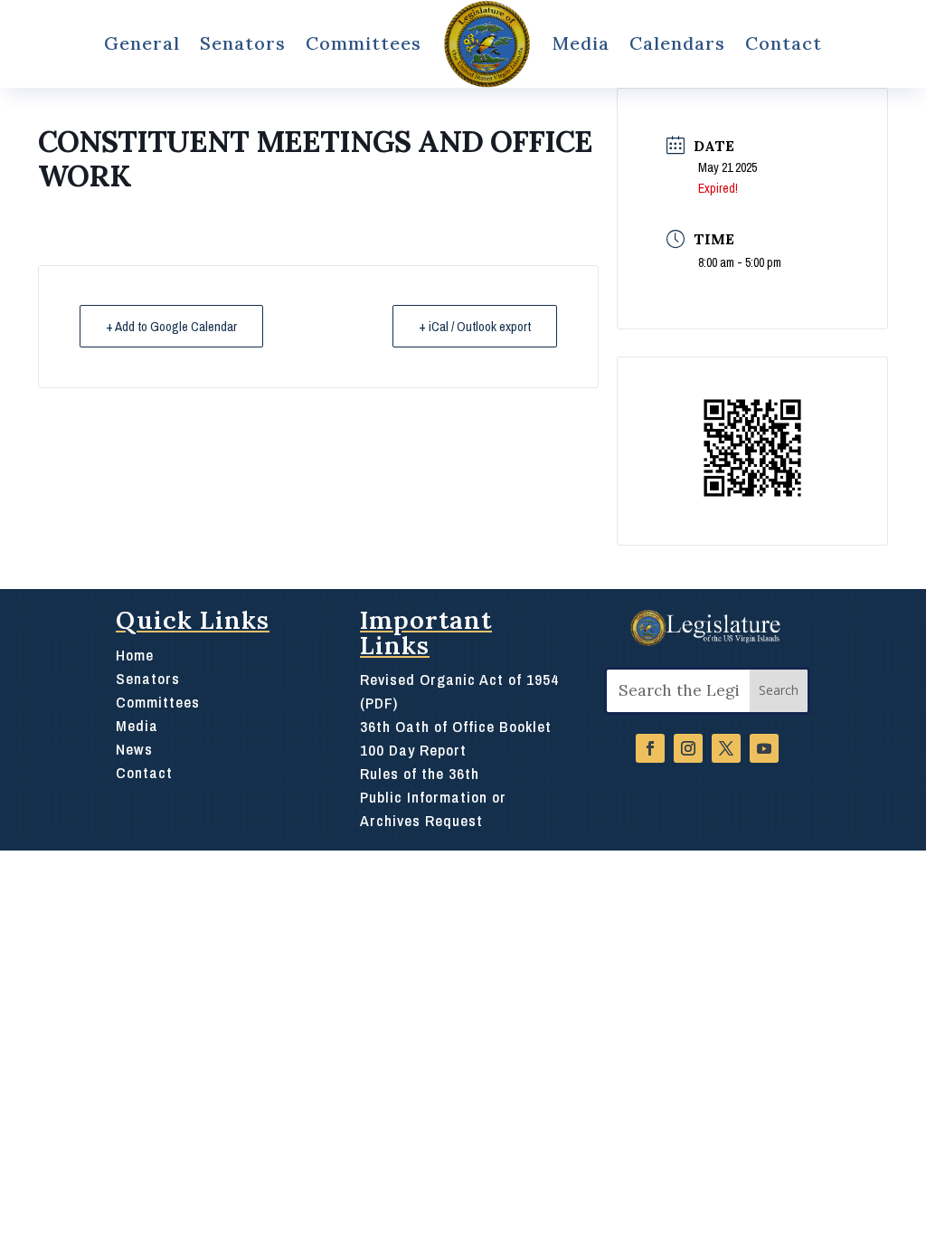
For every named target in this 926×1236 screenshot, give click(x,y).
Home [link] (135, 654)
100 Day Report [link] (413, 749)
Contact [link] (783, 43)
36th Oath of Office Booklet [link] (456, 726)
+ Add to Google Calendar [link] (171, 326)
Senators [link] (148, 678)
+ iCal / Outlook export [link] (475, 326)
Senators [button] (243, 43)
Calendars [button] (677, 43)
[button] (779, 691)
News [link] (134, 748)
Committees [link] (158, 701)
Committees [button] (363, 43)
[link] (487, 44)
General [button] (142, 43)
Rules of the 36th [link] (419, 773)
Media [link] (581, 43)
